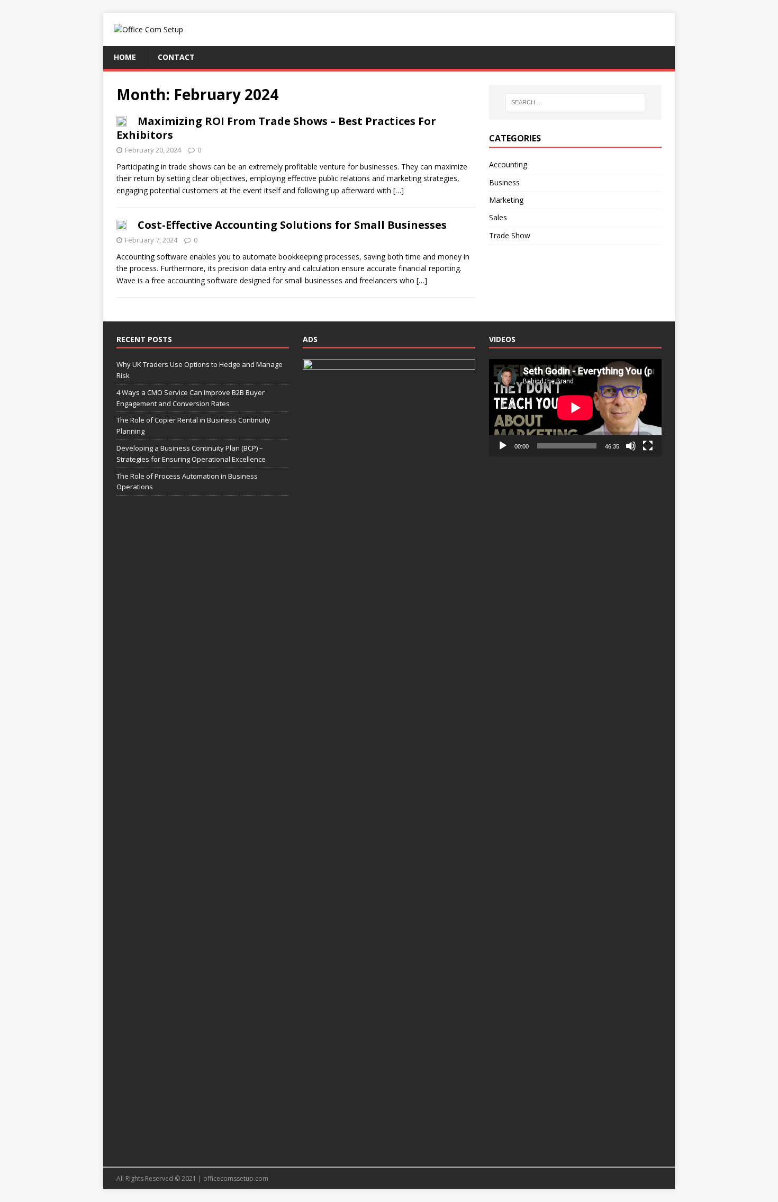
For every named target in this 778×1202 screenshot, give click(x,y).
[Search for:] (575, 102)
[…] (398, 190)
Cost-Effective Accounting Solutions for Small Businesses (292, 225)
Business (504, 182)
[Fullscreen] (648, 446)
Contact (176, 57)
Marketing (506, 200)
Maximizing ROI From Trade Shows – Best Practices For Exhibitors (276, 128)
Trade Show (509, 235)
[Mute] (631, 446)
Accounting (508, 164)
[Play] (502, 446)
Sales (498, 217)
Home (125, 57)
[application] (575, 407)
